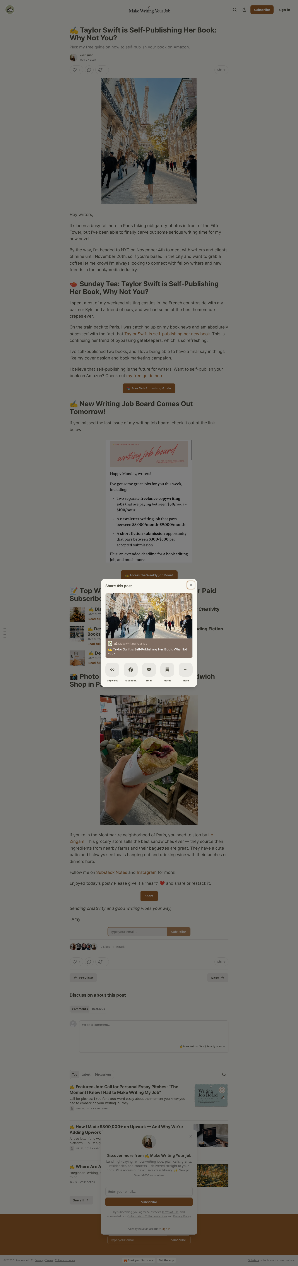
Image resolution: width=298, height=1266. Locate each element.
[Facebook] (131, 670)
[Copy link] (112, 670)
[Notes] (167, 670)
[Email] (149, 670)
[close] (190, 585)
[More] (186, 670)
